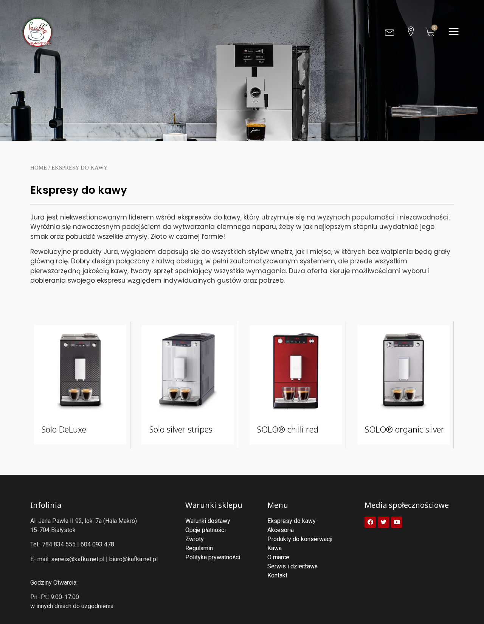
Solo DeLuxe (64, 429)
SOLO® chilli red (287, 429)
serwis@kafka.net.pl (77, 559)
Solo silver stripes (181, 429)
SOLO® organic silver (404, 429)
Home (38, 168)
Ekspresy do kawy (78, 190)
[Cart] (430, 32)
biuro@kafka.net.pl (133, 559)
